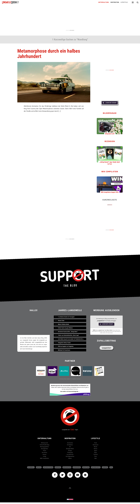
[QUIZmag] (76, 371)
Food (95, 443)
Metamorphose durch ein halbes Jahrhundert (48, 53)
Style (95, 452)
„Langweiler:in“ (101, 320)
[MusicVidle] (64, 371)
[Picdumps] (87, 371)
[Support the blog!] (70, 278)
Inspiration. (114, 2)
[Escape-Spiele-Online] (99, 371)
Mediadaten (67, 467)
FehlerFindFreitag (44, 444)
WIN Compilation (109, 172)
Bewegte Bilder (70, 448)
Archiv (39, 467)
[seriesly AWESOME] (52, 371)
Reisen (95, 448)
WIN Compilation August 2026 (110, 192)
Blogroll (31, 467)
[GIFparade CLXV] (110, 126)
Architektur (70, 444)
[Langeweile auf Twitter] (62, 475)
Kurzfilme (44, 452)
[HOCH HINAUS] (70, 488)
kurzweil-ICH (70, 454)
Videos (70, 458)
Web (95, 458)
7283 (72, 430)
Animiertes (70, 443)
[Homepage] (12, 2)
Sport (95, 450)
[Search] (137, 2)
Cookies (105, 467)
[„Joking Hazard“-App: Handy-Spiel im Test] (110, 154)
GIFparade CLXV (109, 134)
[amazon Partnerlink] (41, 371)
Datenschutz (96, 467)
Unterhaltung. (103, 2)
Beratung (86, 467)
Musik (95, 446)
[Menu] (132, 2)
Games (44, 454)
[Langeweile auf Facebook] (54, 475)
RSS (111, 467)
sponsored (76, 467)
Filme (44, 450)
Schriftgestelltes (70, 456)
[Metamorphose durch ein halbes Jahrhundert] (53, 82)
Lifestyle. (124, 2)
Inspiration (70, 439)
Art (70, 446)
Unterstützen (48, 467)
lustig (44, 456)
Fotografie (70, 452)
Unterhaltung (44, 439)
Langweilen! (106, 348)
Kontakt (58, 467)
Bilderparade (110, 113)
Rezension (110, 141)
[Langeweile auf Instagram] (70, 475)
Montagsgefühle (44, 446)
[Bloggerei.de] (70, 499)
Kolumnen (95, 444)
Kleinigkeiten (44, 448)
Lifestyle (95, 439)
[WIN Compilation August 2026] (110, 184)
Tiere (95, 456)
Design (70, 450)
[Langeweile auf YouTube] (77, 475)
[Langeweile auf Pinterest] (85, 475)
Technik (95, 454)
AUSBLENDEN (72, 30)
